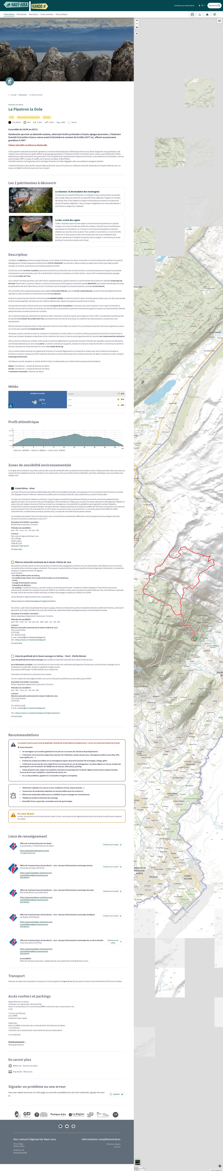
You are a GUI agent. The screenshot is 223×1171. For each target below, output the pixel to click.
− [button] (137, 23)
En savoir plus (16, 549)
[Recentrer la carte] (137, 33)
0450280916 (24, 878)
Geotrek (117, 1147)
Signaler (116, 1094)
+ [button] (137, 20)
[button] (137, 27)
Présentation (9, 14)
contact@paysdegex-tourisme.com (34, 875)
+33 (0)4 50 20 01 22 (27, 853)
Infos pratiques (61, 14)
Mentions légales (113, 1144)
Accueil (13, 95)
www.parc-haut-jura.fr (20, 546)
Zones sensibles (47, 14)
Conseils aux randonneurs (184, 5)
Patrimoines (22, 14)
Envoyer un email (20, 1152)
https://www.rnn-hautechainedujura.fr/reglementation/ (33, 601)
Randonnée (23, 95)
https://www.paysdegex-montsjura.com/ (36, 897)
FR (202, 5)
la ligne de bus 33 (68, 981)
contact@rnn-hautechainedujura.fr (31, 637)
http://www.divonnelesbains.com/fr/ (34, 851)
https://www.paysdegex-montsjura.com (36, 873)
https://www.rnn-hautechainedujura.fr (30, 640)
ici (57, 669)
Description (33, 14)
